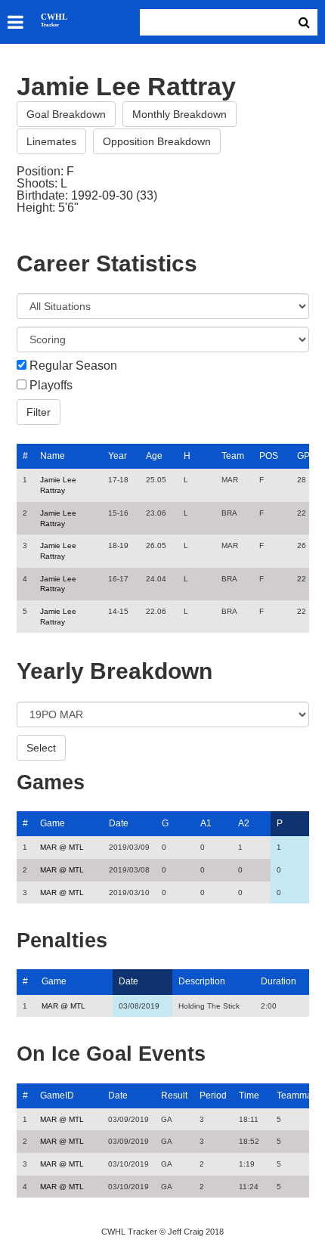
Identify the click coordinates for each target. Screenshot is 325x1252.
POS (268, 456)
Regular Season (73, 366)
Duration (278, 981)
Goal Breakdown (66, 114)
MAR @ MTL (62, 847)
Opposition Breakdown (157, 141)
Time (249, 1095)
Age (154, 456)
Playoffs (51, 386)
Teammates (300, 1095)
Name (52, 456)
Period (213, 1095)
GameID (57, 1095)
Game (52, 823)
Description (201, 981)
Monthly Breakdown (179, 114)
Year (117, 456)
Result (174, 1095)
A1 (206, 823)
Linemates (51, 141)
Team (232, 456)
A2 (243, 823)
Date (118, 823)
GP (303, 456)
